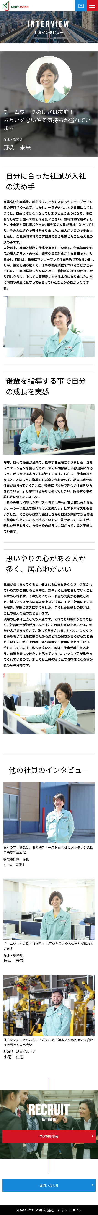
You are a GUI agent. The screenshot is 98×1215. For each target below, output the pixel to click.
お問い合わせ (49, 1185)
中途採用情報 (49, 1136)
